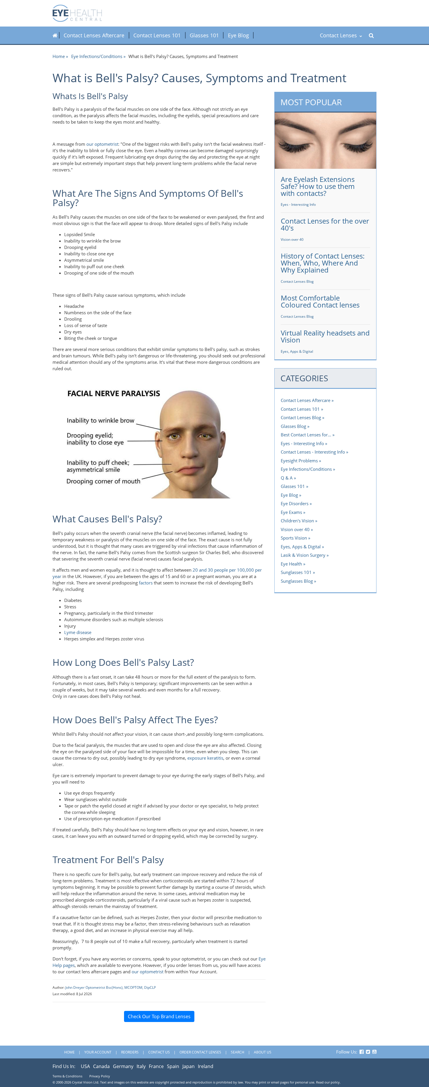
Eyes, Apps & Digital (297, 351)
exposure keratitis (205, 758)
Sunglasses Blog (297, 581)
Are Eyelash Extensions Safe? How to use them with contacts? (318, 186)
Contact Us (159, 1052)
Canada (101, 1066)
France (156, 1066)
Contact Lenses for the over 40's (325, 224)
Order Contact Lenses (200, 1052)
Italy (141, 1066)
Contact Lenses (339, 35)
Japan (188, 1066)
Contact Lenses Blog (297, 281)
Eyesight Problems (299, 460)
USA (85, 1066)
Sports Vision (294, 538)
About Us (262, 1052)
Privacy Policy (99, 1076)
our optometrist (102, 144)
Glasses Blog (293, 426)
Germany (123, 1066)
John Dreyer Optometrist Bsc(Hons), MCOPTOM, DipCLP (110, 987)
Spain (173, 1066)
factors (146, 583)
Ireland (205, 1066)
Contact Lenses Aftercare (94, 35)
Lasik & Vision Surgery (303, 555)
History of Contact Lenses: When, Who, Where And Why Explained (323, 263)
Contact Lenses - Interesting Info (313, 452)
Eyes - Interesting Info (298, 204)
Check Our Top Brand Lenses (159, 1016)
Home (59, 56)
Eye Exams (291, 512)
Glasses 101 (204, 35)
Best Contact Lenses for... (306, 435)
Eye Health (291, 564)
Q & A (287, 478)
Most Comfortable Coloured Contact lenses (320, 301)
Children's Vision (297, 521)
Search (237, 1052)
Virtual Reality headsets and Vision (325, 336)
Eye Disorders (294, 503)
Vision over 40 (292, 239)
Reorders (130, 1052)
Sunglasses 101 (296, 572)
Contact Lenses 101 (157, 35)
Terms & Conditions (67, 1076)
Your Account (97, 1052)
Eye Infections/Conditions (96, 56)
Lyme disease (77, 632)
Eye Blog (238, 35)
